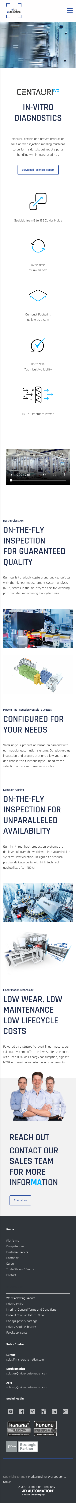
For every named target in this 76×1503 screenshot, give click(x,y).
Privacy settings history (21, 1327)
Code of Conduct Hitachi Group (26, 1315)
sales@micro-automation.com (25, 1360)
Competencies (15, 1246)
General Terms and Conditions (37, 1310)
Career (10, 1264)
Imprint (11, 1310)
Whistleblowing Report (20, 1298)
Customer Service (17, 1252)
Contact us (20, 1200)
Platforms (12, 1241)
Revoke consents (16, 1333)
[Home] (13, 10)
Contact (11, 1275)
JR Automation (31, 1487)
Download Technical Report (38, 170)
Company (12, 1258)
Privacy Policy (14, 1304)
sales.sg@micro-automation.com (27, 1387)
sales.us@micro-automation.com (27, 1373)
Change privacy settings (21, 1321)
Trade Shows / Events (20, 1269)
